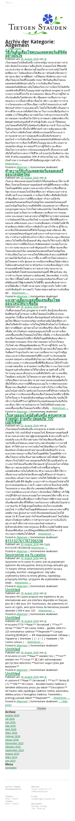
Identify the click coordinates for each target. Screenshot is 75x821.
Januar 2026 (12, 739)
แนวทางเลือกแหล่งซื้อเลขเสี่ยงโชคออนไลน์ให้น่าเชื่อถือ (32, 301)
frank (47, 544)
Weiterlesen (13, 163)
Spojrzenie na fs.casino (25, 554)
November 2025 (14, 743)
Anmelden (11, 767)
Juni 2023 (10, 760)
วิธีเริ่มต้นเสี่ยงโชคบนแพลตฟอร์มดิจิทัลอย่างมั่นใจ (36, 54)
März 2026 (11, 732)
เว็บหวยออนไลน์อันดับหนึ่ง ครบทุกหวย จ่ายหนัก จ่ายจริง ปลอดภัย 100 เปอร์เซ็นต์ (35, 419)
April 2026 (10, 729)
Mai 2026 (10, 725)
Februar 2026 (12, 736)
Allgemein (22, 167)
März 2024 (11, 757)
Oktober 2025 (13, 746)
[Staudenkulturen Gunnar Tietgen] (38, 24)
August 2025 (12, 753)
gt (45, 59)
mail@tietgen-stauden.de (43, 798)
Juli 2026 (10, 718)
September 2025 (14, 750)
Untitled (12, 589)
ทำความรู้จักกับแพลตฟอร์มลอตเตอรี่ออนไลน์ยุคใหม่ (34, 172)
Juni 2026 (10, 722)
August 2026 (12, 715)
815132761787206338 (24, 540)
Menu (8, 2)
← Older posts (13, 48)
